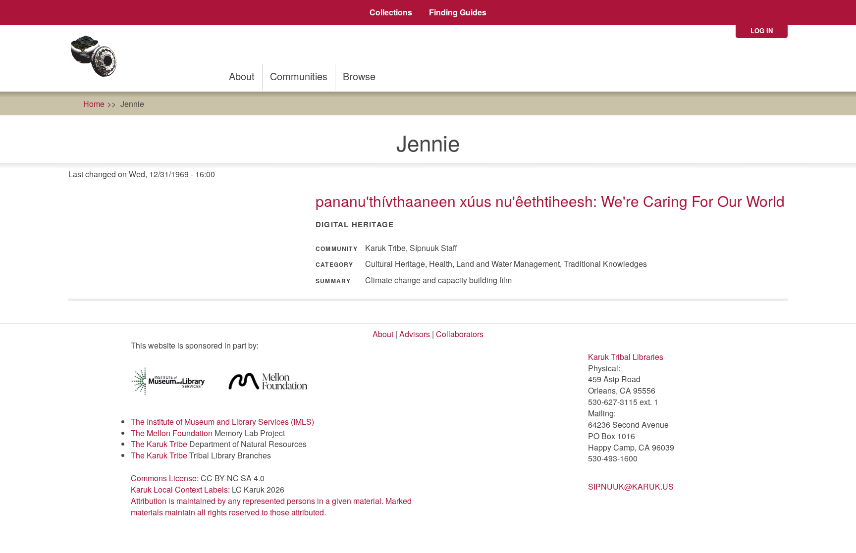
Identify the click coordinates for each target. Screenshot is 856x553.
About (242, 76)
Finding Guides (457, 12)
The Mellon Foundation (172, 433)
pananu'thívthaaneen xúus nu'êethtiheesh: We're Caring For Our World (550, 200)
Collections (391, 12)
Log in (761, 30)
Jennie (132, 103)
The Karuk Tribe (159, 444)
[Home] (96, 58)
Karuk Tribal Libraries (625, 356)
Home (94, 103)
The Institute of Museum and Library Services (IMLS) (222, 421)
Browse (359, 76)
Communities (298, 76)
